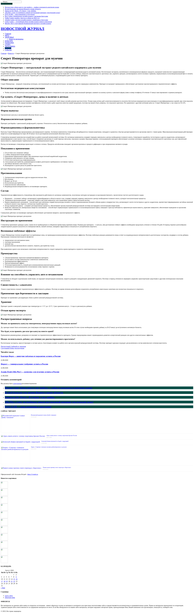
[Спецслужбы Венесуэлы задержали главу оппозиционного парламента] (4, 510)
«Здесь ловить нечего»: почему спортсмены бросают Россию (61, 435)
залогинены (17, 383)
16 (16, 579)
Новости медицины (16, 39)
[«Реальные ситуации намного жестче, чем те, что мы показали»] (4, 495)
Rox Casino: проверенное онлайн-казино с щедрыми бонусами (26, 16)
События (8, 50)
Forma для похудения (12, 348)
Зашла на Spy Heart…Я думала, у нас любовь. (20, 11)
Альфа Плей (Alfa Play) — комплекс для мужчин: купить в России (30, 372)
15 (14, 579)
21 (12, 581)
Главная (8, 34)
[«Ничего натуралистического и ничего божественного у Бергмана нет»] (4, 547)
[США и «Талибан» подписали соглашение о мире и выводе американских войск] (4, 562)
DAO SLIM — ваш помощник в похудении (20, 14)
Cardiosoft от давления (13, 346)
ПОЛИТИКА (9, 43)
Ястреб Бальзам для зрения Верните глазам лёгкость (23, 9)
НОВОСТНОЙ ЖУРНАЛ (22, 29)
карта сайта (9, 596)
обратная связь (10, 597)
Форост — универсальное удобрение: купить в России (24, 364)
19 (7, 581)
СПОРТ (8, 44)
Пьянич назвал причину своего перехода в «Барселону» (57, 467)
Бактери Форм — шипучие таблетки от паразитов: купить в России (31, 356)
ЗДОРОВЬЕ (9, 37)
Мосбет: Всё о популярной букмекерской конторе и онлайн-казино (28, 23)
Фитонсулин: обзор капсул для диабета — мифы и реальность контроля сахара (32, 7)
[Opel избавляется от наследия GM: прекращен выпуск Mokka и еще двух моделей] (4, 532)
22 (14, 581)
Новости (8, 48)
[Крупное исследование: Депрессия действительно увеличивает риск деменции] (4, 525)
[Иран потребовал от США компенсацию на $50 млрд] (4, 540)
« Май (3, 588)
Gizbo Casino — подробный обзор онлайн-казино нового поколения (28, 22)
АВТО (7, 35)
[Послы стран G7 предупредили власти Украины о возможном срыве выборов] (4, 518)
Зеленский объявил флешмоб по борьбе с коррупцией (54, 441)
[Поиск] (1, 2)
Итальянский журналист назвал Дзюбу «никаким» (43, 415)
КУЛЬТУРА (9, 41)
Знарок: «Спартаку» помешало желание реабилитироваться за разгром (49, 447)
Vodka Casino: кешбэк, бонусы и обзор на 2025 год (22, 18)
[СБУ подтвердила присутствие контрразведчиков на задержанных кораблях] (4, 488)
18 (4, 581)
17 (2, 581)
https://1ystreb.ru (32, 474)
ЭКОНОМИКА (10, 46)
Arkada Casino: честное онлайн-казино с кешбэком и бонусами (26, 20)
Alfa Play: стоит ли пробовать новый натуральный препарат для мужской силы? (32, 12)
